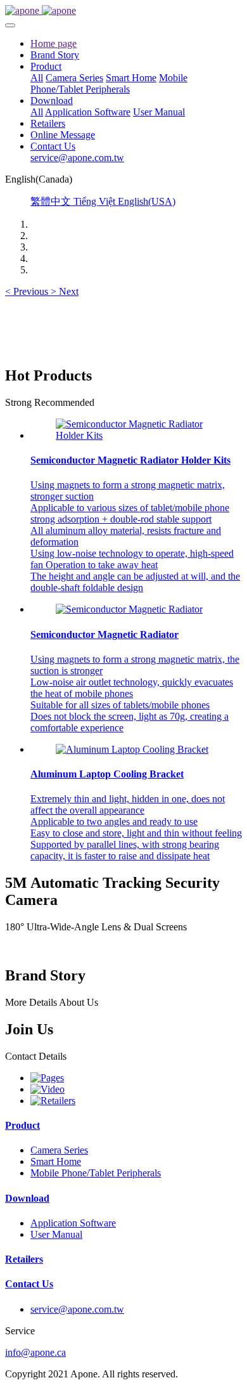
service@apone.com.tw (77, 1309)
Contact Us (29, 1283)
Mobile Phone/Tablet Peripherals (95, 1172)
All (36, 77)
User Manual (56, 1234)
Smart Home (55, 1161)
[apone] (123, 10)
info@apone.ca (35, 1352)
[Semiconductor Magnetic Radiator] (129, 609)
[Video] (47, 1089)
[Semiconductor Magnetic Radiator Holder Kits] (136, 435)
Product (22, 1125)
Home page (53, 43)
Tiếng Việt (95, 201)
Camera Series (59, 1150)
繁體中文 (51, 201)
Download (27, 1198)
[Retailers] (52, 1100)
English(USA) (146, 201)
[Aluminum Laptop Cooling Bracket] (132, 749)
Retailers (24, 1259)
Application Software (73, 1223)
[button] (28, 291)
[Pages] (47, 1077)
